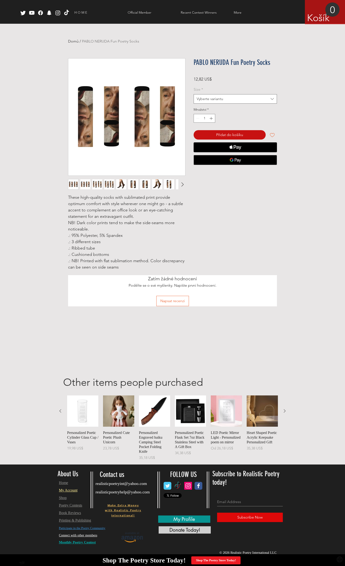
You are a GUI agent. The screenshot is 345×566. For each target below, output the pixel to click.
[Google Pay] (235, 160)
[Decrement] (197, 118)
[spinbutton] (204, 118)
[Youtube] (32, 13)
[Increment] (212, 118)
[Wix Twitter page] (167, 486)
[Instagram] (58, 13)
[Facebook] (40, 13)
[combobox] (235, 99)
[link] (323, 12)
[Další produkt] (285, 411)
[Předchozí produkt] (60, 411)
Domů (73, 41)
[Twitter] (23, 13)
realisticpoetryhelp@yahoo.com (123, 492)
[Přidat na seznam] (272, 135)
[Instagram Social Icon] (188, 486)
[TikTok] (66, 13)
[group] (173, 428)
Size (198, 89)
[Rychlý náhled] (82, 411)
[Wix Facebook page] (198, 486)
